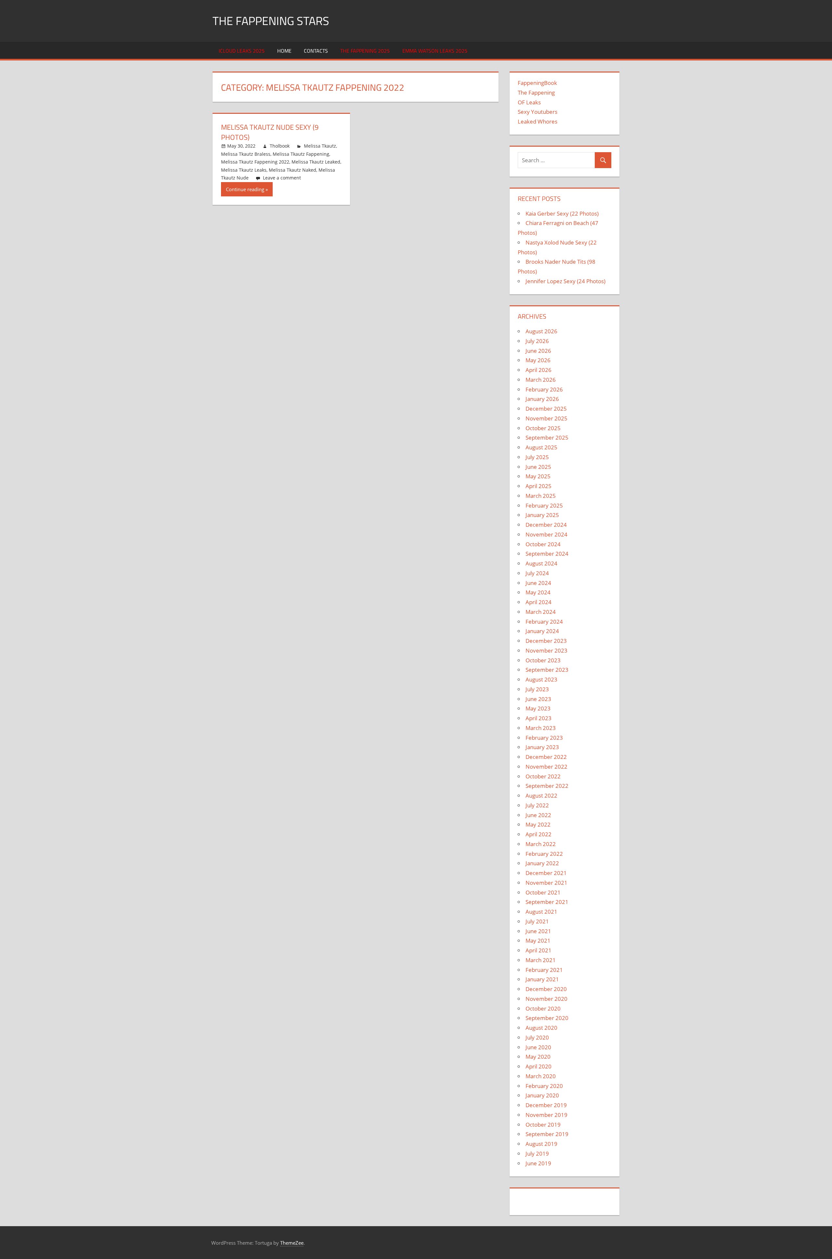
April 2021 (539, 950)
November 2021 (546, 882)
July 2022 (537, 805)
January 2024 (542, 631)
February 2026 (544, 389)
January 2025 (542, 515)
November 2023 (546, 650)
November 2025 (546, 418)
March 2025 (541, 495)
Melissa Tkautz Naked (292, 170)
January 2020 (542, 1095)
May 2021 (538, 940)
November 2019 (546, 1115)
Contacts (316, 51)
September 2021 (547, 902)
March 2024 (541, 612)
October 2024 (543, 544)
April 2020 (539, 1066)
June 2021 (538, 931)
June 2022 (538, 815)
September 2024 (547, 553)
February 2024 (544, 621)
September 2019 (547, 1134)
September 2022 (547, 785)
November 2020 (546, 998)
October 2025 (543, 428)
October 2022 (543, 776)
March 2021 (541, 960)
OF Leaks (529, 102)
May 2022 (538, 824)
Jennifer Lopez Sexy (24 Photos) (565, 281)
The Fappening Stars (271, 21)
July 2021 (537, 921)
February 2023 (544, 737)
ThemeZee (292, 1242)
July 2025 (537, 457)
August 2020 (541, 1027)
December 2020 (546, 989)
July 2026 (537, 341)
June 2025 (538, 466)
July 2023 (537, 689)
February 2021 (544, 970)
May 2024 (538, 592)
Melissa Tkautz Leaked (316, 162)
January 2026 (542, 399)
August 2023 (541, 679)
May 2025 (538, 476)
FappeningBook (537, 82)
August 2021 (541, 911)
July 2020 (537, 1037)
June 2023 (538, 699)
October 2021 (543, 892)
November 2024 (546, 534)
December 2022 (546, 757)
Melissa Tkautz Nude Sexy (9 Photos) (269, 132)
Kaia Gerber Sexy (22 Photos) (562, 213)
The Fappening (536, 92)
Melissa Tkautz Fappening (301, 154)
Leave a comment (282, 178)
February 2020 (544, 1086)
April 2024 (539, 602)
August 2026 (541, 331)
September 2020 (547, 1018)
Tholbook (280, 146)
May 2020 (538, 1056)
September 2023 (547, 669)
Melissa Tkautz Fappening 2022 (255, 162)
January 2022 (542, 863)
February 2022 (544, 853)
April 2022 (539, 834)
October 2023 (543, 660)
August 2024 (541, 563)
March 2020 (541, 1076)
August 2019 (541, 1143)
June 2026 (538, 350)
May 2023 (538, 708)
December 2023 (546, 640)
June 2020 (538, 1047)
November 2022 (546, 766)
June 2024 (538, 583)
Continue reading (245, 189)
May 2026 (538, 360)
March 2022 (541, 844)
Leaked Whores (537, 121)
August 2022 (541, 795)
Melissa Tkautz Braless (245, 154)
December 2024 (546, 524)
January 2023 (542, 747)
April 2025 (539, 486)
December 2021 (546, 873)
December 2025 (546, 408)
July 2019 (537, 1153)
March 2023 (541, 728)
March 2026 (541, 379)
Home (284, 51)
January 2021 (542, 979)
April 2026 (539, 370)
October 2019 (543, 1124)
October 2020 (543, 1008)
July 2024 (537, 573)
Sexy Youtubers (537, 111)
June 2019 (538, 1163)
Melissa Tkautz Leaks (243, 170)
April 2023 (539, 718)
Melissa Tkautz (320, 146)
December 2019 (546, 1105)
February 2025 (544, 505)
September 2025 (547, 437)
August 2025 (541, 447)
